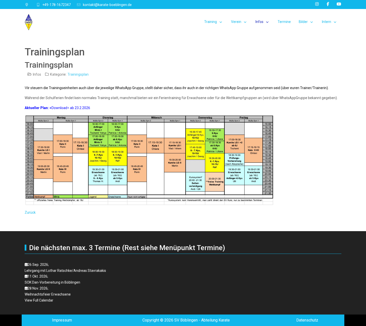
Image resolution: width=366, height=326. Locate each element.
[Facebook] (327, 4)
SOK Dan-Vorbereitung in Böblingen (52, 282)
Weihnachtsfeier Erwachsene (48, 294)
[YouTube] (338, 4)
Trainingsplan (78, 74)
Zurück (30, 212)
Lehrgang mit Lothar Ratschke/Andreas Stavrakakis (65, 271)
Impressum (62, 320)
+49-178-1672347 (56, 5)
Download (59, 108)
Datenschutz (307, 320)
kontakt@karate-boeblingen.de (107, 5)
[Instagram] (316, 4)
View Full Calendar (39, 300)
